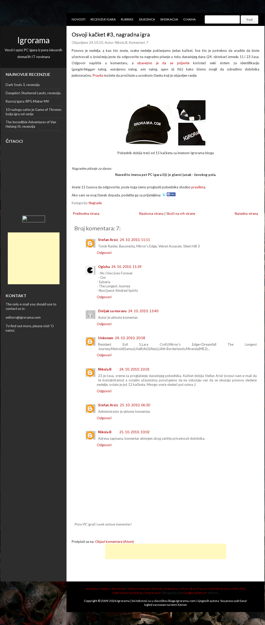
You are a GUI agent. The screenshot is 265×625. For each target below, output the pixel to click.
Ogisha (104, 267)
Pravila (98, 75)
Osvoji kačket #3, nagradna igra (111, 34)
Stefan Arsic (108, 240)
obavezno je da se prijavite (163, 63)
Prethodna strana (86, 213)
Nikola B (105, 369)
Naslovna (91, 589)
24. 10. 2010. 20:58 (130, 338)
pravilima (198, 187)
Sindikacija (169, 19)
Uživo (184, 589)
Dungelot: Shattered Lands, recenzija (33, 93)
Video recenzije (139, 589)
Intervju (157, 589)
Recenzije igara (103, 19)
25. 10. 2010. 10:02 (134, 432)
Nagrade (95, 203)
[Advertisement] (34, 258)
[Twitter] (164, 195)
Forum (203, 589)
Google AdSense (194, 593)
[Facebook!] (171, 195)
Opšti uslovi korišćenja (127, 593)
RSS (235, 589)
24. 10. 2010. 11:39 (126, 267)
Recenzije (119, 589)
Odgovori (104, 253)
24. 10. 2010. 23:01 (134, 369)
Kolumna (171, 589)
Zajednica (147, 19)
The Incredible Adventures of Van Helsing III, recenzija (31, 124)
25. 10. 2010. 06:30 (135, 405)
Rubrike (127, 19)
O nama (189, 19)
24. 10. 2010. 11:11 (135, 240)
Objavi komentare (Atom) (114, 541)
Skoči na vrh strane (180, 213)
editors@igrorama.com (23, 317)
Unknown (105, 338)
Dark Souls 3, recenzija (23, 85)
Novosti (78, 19)
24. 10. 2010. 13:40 (143, 311)
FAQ (243, 589)
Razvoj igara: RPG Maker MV (27, 101)
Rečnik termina (220, 589)
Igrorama (33, 40)
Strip (193, 589)
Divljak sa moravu (112, 311)
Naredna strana (246, 213)
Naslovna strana (151, 213)
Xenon (182, 605)
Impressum (153, 593)
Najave (105, 589)
